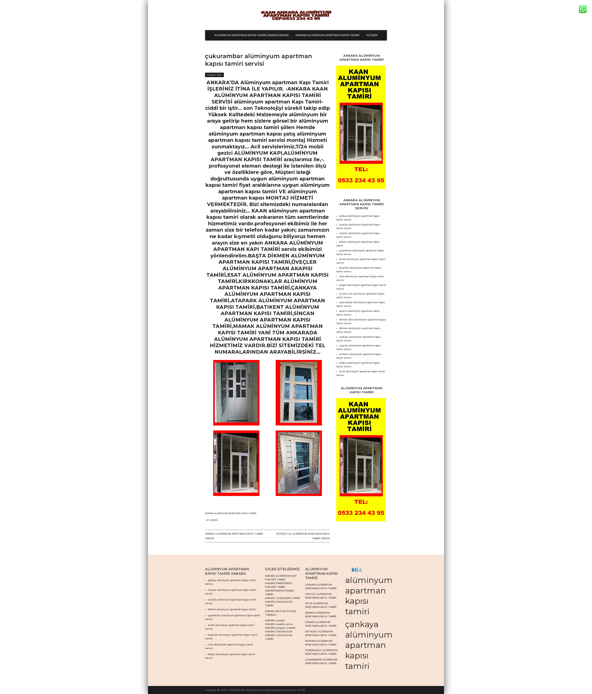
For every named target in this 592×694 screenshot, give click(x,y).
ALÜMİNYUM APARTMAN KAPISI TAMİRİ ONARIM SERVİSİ (251, 35)
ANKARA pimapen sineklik (280, 627)
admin (214, 520)
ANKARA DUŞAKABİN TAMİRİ (282, 598)
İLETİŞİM (371, 35)
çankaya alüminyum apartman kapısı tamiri (369, 645)
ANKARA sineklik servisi (279, 624)
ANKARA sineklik (275, 620)
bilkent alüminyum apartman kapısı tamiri (232, 609)
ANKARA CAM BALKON (278, 631)
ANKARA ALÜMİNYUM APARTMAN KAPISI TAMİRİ (327, 35)
